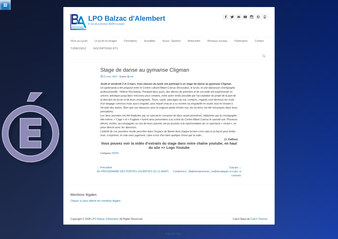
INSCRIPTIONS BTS (105, 48)
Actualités (149, 40)
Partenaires (241, 40)
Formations (130, 40)
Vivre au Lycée (78, 40)
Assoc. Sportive (171, 40)
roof (131, 76)
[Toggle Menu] (5, 5)
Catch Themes (259, 218)
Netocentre (194, 40)
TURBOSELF (78, 48)
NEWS (115, 153)
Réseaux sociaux (217, 40)
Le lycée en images (106, 40)
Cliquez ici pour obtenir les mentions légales (95, 200)
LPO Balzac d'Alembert (126, 18)
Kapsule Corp (173, 233)
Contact (259, 40)
